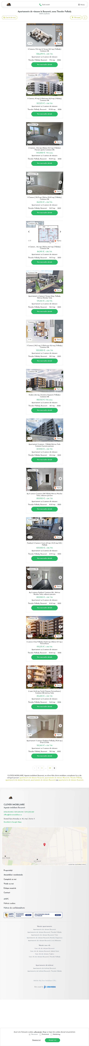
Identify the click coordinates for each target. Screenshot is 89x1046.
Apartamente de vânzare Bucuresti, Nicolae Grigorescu (44, 938)
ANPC (6, 899)
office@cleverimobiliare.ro (13, 815)
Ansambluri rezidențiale (13, 875)
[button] (84, 18)
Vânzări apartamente (44, 926)
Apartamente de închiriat (44, 965)
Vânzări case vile (44, 945)
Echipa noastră (10, 888)
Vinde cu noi (9, 884)
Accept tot (52, 1040)
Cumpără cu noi (10, 879)
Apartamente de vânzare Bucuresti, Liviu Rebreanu (44, 940)
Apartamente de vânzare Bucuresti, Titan (44, 935)
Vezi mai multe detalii (44, 64)
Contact (7, 893)
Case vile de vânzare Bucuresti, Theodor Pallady (44, 956)
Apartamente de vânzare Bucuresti (44, 929)
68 (50, 768)
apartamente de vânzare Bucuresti (31, 778)
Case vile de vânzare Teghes (44, 954)
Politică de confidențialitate (14, 908)
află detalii (38, 1032)
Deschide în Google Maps (13, 822)
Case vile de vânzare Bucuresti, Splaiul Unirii (44, 951)
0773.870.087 (29, 812)
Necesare (34, 1034)
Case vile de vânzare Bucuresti (44, 948)
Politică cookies (9, 903)
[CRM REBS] (49, 987)
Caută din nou (10, 17)
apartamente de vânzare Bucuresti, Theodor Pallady (63, 778)
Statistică (45, 1034)
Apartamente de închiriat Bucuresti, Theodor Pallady (44, 971)
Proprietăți (8, 870)
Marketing (56, 1034)
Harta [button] (58, 43)
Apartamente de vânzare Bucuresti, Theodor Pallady (44, 932)
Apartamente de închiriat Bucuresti (44, 968)
